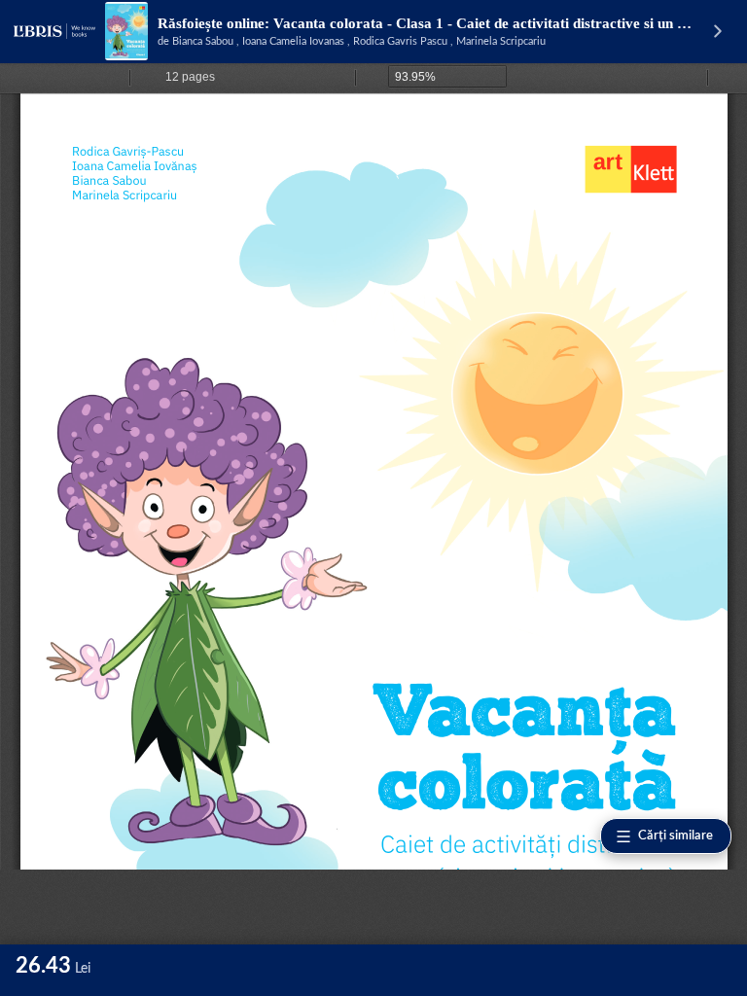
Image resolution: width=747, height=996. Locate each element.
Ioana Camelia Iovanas (293, 41)
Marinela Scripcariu (501, 41)
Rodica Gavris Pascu (400, 41)
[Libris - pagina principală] (54, 31)
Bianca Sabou (202, 41)
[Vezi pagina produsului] (126, 31)
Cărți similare (675, 836)
